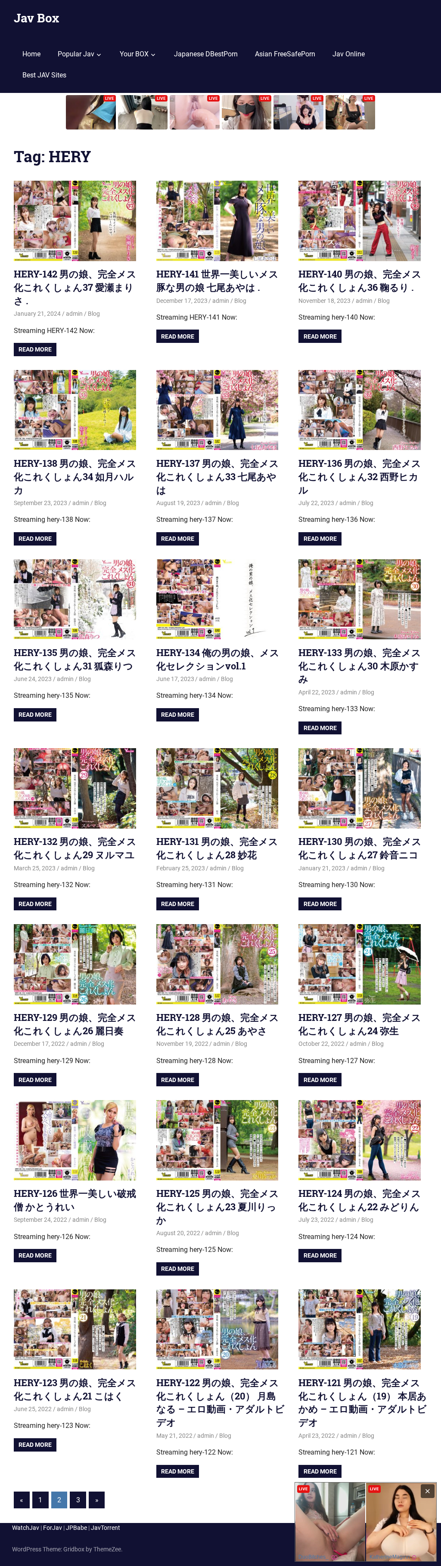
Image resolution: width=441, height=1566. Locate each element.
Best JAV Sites (44, 75)
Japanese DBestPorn (206, 54)
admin (74, 313)
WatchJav (25, 1527)
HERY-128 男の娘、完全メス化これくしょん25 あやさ (217, 1024)
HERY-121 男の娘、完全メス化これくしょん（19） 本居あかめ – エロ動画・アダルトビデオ (362, 1402)
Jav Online (348, 54)
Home (31, 54)
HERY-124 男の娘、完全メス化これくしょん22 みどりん (359, 1200)
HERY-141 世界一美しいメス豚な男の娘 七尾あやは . (217, 280)
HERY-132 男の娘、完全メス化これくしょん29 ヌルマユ (75, 848)
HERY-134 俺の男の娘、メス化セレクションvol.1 (218, 659)
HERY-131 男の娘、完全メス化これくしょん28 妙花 (217, 848)
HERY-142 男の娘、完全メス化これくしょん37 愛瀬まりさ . (75, 287)
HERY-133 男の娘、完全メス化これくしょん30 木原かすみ (359, 665)
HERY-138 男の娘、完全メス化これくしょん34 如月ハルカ (75, 476)
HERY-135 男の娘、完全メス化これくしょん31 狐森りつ (75, 659)
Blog (94, 313)
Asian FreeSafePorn (285, 54)
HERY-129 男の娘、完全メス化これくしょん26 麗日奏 (75, 1024)
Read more (35, 349)
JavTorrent (105, 1527)
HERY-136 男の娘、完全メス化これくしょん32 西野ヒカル (359, 476)
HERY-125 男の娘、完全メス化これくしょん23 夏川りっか (217, 1206)
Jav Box (36, 18)
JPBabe (76, 1527)
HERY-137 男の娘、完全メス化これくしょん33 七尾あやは (217, 476)
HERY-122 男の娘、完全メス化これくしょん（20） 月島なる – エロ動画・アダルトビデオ (220, 1402)
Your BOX (134, 54)
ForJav (52, 1527)
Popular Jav (76, 54)
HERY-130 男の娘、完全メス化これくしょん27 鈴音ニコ (360, 848)
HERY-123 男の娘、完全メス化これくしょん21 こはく (75, 1389)
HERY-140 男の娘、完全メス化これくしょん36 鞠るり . (360, 280)
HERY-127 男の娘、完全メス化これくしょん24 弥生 (359, 1024)
